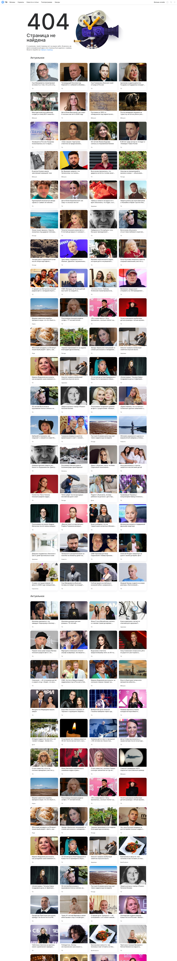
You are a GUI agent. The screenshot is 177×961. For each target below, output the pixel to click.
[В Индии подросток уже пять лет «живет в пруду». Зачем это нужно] (44, 850)
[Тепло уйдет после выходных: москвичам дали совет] (74, 488)
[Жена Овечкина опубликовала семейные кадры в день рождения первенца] (74, 880)
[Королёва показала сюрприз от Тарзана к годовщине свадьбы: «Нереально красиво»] (74, 821)
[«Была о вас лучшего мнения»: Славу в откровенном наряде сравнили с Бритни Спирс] (133, 665)
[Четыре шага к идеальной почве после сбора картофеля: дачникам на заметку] (44, 253)
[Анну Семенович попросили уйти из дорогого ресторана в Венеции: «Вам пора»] (133, 762)
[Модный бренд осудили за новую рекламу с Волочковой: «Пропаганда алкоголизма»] (133, 577)
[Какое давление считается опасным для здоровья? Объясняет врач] (133, 733)
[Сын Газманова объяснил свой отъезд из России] (103, 76)
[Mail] (2, 2)
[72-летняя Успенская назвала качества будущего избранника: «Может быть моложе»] (44, 694)
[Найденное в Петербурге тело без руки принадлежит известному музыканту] (103, 224)
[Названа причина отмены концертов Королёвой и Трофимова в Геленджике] (133, 821)
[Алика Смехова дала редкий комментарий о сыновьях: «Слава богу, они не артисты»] (133, 694)
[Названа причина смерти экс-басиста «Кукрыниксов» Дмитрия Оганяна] (44, 459)
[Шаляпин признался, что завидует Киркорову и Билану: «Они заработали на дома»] (44, 733)
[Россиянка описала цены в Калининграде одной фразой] (74, 459)
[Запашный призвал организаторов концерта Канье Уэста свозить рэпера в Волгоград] (74, 665)
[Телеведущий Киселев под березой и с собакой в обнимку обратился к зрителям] (74, 76)
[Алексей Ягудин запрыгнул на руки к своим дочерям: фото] (133, 547)
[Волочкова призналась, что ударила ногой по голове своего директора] (103, 165)
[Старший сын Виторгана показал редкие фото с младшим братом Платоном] (44, 282)
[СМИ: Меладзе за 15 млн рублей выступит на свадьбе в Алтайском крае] (74, 282)
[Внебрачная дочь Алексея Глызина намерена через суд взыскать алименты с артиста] (103, 821)
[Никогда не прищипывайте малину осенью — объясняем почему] (133, 165)
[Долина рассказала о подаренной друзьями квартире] (133, 518)
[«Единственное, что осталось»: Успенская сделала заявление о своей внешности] (133, 400)
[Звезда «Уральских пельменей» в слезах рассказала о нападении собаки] (103, 341)
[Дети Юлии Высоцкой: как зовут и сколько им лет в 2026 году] (74, 106)
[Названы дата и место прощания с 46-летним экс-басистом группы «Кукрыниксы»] (103, 850)
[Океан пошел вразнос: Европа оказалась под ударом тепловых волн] (44, 224)
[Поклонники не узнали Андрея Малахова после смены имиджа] (44, 518)
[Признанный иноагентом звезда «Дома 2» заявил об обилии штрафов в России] (44, 194)
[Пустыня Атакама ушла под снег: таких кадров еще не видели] (103, 429)
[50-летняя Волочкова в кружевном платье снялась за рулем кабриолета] (44, 400)
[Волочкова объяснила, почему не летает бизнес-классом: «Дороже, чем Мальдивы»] (74, 694)
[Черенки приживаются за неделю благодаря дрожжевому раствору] (74, 341)
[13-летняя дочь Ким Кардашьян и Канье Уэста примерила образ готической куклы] (103, 371)
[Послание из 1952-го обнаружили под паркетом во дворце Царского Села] (103, 106)
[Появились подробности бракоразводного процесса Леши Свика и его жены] (103, 635)
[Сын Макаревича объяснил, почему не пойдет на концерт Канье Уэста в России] (74, 577)
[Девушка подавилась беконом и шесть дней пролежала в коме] (44, 547)
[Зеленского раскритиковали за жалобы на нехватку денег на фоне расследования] (74, 547)
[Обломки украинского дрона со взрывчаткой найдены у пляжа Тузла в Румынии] (133, 429)
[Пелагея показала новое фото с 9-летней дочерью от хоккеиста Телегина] (74, 224)
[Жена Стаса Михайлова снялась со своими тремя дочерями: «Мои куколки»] (103, 733)
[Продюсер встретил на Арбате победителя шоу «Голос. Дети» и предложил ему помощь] (74, 635)
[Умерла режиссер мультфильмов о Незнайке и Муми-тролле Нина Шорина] (133, 194)
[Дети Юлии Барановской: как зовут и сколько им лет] (74, 194)
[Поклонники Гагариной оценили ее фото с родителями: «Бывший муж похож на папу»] (103, 400)
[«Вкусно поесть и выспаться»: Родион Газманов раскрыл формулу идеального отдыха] (74, 518)
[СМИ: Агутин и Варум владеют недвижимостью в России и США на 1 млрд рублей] (74, 791)
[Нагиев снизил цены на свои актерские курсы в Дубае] (103, 606)
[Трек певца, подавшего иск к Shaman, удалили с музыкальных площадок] (74, 253)
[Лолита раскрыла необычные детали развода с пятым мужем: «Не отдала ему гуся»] (133, 312)
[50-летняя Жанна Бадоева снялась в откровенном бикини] (103, 135)
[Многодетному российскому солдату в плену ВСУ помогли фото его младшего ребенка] (44, 106)
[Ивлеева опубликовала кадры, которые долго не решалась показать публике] (103, 253)
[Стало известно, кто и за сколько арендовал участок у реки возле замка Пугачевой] (44, 880)
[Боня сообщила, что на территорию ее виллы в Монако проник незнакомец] (103, 518)
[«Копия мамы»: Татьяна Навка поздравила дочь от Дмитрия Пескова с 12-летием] (133, 371)
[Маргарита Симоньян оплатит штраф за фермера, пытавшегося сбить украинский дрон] (74, 762)
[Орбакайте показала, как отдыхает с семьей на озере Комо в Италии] (44, 429)
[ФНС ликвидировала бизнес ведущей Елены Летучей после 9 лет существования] (103, 665)
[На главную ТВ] (5, 2)
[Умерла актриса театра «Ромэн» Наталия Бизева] (74, 400)
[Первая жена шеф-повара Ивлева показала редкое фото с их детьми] (44, 762)
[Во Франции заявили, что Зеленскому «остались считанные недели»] (74, 165)
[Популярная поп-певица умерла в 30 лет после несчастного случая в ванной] (74, 850)
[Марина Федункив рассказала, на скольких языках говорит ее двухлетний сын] (103, 791)
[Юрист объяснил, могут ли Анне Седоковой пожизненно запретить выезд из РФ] (103, 459)
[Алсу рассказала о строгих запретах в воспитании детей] (133, 459)
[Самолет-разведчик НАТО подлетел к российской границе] (133, 880)
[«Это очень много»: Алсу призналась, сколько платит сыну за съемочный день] (103, 312)
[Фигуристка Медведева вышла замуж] (44, 821)
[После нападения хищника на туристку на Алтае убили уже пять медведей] (133, 106)
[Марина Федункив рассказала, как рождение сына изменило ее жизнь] (44, 371)
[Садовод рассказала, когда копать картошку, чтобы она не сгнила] (133, 606)
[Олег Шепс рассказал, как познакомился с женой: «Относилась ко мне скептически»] (74, 606)
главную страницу (46, 50)
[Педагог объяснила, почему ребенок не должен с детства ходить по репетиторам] (103, 488)
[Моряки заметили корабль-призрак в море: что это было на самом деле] (44, 312)
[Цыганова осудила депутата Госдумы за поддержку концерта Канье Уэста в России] (133, 76)
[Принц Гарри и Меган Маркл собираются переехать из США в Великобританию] (44, 606)
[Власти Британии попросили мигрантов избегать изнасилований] (133, 791)
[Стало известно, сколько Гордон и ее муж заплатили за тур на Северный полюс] (103, 880)
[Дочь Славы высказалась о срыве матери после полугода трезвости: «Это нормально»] (133, 850)
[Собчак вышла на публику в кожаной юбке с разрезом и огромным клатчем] (103, 577)
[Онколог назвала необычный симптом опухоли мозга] (133, 341)
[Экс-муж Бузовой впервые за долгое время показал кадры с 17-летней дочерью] (133, 938)
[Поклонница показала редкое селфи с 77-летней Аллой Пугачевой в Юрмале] (74, 312)
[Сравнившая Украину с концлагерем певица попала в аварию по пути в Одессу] (133, 488)
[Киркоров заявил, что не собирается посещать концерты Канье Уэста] (103, 694)
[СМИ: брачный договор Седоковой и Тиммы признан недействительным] (103, 547)
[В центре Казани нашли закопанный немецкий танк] (44, 165)
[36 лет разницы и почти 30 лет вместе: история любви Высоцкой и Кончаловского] (44, 665)
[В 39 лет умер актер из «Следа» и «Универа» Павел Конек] (133, 135)
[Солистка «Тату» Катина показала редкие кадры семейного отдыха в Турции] (44, 488)
